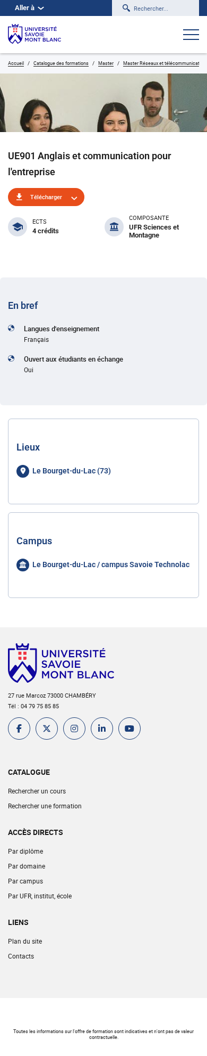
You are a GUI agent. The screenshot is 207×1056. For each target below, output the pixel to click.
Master (106, 63)
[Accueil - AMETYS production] (34, 34)
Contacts (21, 956)
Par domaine (26, 866)
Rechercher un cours (37, 791)
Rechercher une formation (45, 805)
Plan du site (25, 941)
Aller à (24, 8)
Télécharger (46, 197)
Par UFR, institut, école (40, 895)
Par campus (25, 881)
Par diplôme (25, 851)
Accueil (16, 63)
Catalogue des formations (61, 63)
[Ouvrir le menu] (191, 35)
